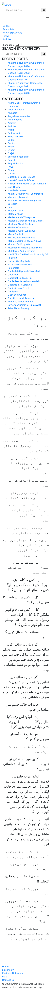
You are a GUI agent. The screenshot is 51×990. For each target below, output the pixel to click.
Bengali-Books (15, 136)
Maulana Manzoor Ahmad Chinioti (26, 220)
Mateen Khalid (15, 210)
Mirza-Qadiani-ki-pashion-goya (24, 240)
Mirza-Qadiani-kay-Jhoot (21, 237)
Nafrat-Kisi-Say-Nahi (19, 261)
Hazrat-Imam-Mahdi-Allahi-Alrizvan (27, 183)
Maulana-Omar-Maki (18, 227)
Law (10, 207)
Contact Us (8, 979)
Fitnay (11, 170)
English (11, 160)
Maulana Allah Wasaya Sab (22, 217)
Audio (11, 129)
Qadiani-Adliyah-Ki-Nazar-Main (24, 271)
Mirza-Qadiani (15, 234)
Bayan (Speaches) (12, 32)
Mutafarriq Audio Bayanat (21, 251)
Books (5, 25)
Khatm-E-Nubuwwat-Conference (25, 193)
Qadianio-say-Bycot (18, 288)
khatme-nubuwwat (18, 197)
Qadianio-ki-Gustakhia (20, 284)
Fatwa (5, 36)
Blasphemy (8, 969)
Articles (6, 39)
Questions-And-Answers (21, 298)
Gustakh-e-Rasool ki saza (21, 176)
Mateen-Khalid (15, 214)
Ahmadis (12, 112)
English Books (15, 163)
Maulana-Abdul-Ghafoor (21, 224)
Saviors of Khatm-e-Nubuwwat (24, 304)
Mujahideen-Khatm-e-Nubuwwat (25, 247)
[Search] (44, 10)
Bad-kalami (14, 133)
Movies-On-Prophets (19, 244)
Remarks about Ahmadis (21, 301)
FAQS (10, 166)
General (12, 173)
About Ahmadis (16, 109)
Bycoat (11, 150)
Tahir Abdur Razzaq (18, 308)
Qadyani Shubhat (17, 294)
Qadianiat (13, 274)
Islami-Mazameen (17, 190)
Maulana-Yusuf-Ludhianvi (21, 230)
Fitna (4, 976)
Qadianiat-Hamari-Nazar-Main (24, 281)
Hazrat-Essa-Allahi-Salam (21, 180)
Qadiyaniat (13, 291)
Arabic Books (15, 119)
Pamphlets (8, 29)
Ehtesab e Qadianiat (18, 156)
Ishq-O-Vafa (14, 187)
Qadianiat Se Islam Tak (20, 278)
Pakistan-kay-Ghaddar (20, 264)
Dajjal (11, 153)
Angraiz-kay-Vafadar (19, 116)
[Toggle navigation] (47, 18)
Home (5, 966)
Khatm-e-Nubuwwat (13, 973)
